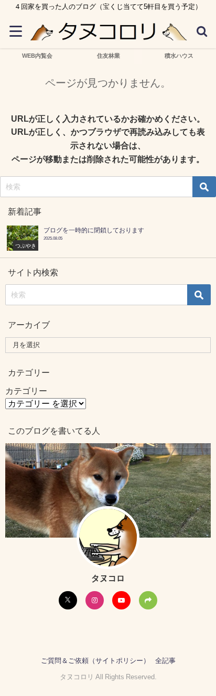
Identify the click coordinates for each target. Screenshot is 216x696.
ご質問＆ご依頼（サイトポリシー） (95, 660)
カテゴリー (26, 391)
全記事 (165, 660)
